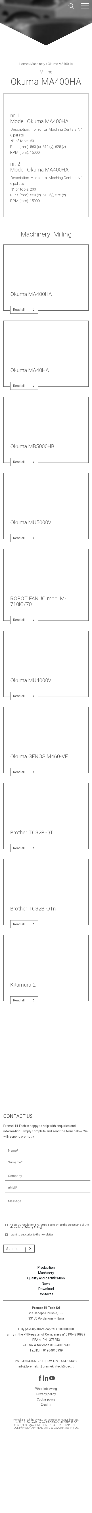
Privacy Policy (33, 1227)
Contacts (46, 1294)
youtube (52, 1378)
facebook (39, 1378)
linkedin (45, 1378)
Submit (11, 1249)
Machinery (37, 64)
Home (23, 64)
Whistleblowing (46, 1389)
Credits (46, 1405)
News (46, 1283)
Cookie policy (46, 1399)
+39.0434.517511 (32, 1361)
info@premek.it (30, 1366)
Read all (19, 310)
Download (46, 1289)
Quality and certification (46, 1278)
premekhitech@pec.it (58, 1366)
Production (46, 1267)
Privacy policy (46, 1394)
